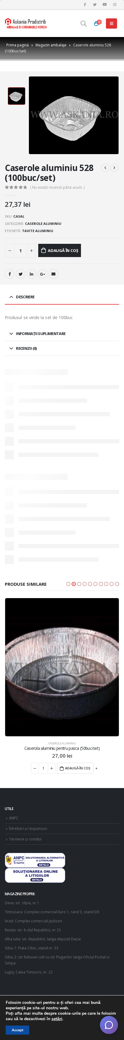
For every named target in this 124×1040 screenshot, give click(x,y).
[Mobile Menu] (111, 23)
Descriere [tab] (25, 297)
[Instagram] (114, 4)
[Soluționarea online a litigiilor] (35, 874)
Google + (42, 274)
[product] (63, 667)
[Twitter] (95, 4)
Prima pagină (17, 45)
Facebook (9, 274)
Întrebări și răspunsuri (28, 828)
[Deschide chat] (109, 1025)
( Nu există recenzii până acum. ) (57, 187)
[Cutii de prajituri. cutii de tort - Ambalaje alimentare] (26, 23)
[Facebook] (85, 4)
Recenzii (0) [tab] (26, 348)
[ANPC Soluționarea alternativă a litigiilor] (35, 859)
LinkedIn (31, 274)
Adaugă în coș (63, 250)
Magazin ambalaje (51, 45)
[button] (68, 584)
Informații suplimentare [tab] (40, 333)
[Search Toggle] (84, 23)
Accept (17, 1030)
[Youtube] (105, 4)
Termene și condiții (25, 839)
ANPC (13, 817)
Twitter (20, 274)
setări (56, 1019)
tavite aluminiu (37, 230)
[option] (16, 96)
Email (53, 274)
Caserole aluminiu (43, 223)
